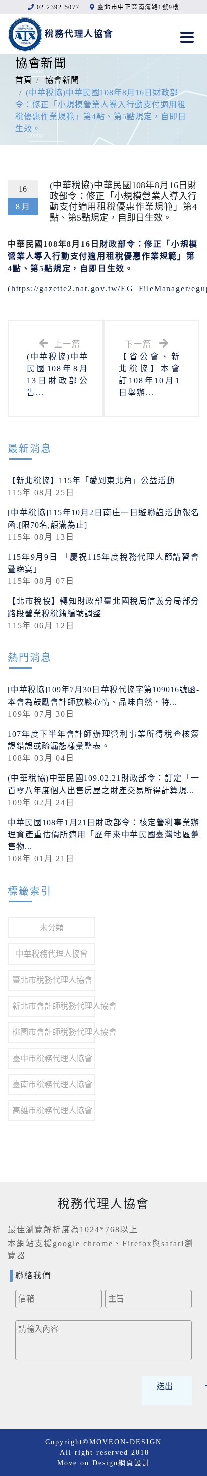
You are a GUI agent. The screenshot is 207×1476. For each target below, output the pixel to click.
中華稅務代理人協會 (52, 953)
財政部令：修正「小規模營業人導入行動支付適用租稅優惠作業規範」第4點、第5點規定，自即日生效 (103, 256)
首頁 (23, 80)
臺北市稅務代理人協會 (52, 980)
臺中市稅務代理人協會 (52, 1058)
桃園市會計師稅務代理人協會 (53, 1032)
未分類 (52, 927)
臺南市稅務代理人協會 (52, 1084)
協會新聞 (62, 80)
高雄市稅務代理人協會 (52, 1110)
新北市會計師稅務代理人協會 (53, 1006)
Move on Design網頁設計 (103, 1463)
